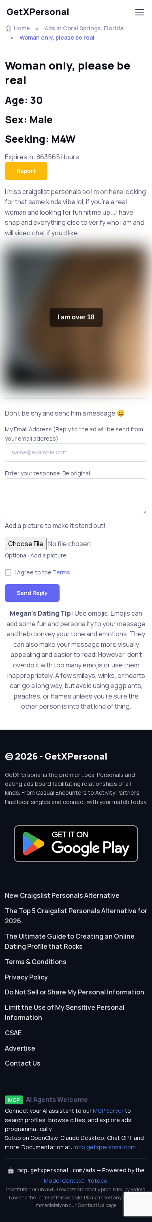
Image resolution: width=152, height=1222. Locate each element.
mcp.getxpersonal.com (104, 1147)
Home (22, 28)
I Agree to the (42, 572)
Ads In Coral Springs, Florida (84, 28)
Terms (61, 572)
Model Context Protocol (76, 1180)
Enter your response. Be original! (48, 473)
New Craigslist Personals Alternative (62, 895)
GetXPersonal (37, 12)
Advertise (20, 1048)
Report (26, 171)
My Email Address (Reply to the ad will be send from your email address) (74, 433)
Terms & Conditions (35, 961)
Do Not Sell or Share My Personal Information (74, 992)
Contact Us (23, 1063)
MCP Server (108, 1110)
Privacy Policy (26, 977)
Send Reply (32, 593)
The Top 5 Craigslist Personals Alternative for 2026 (76, 916)
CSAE (13, 1032)
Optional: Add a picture (35, 555)
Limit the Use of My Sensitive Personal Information (64, 1012)
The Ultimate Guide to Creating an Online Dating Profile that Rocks (70, 941)
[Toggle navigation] (139, 12)
